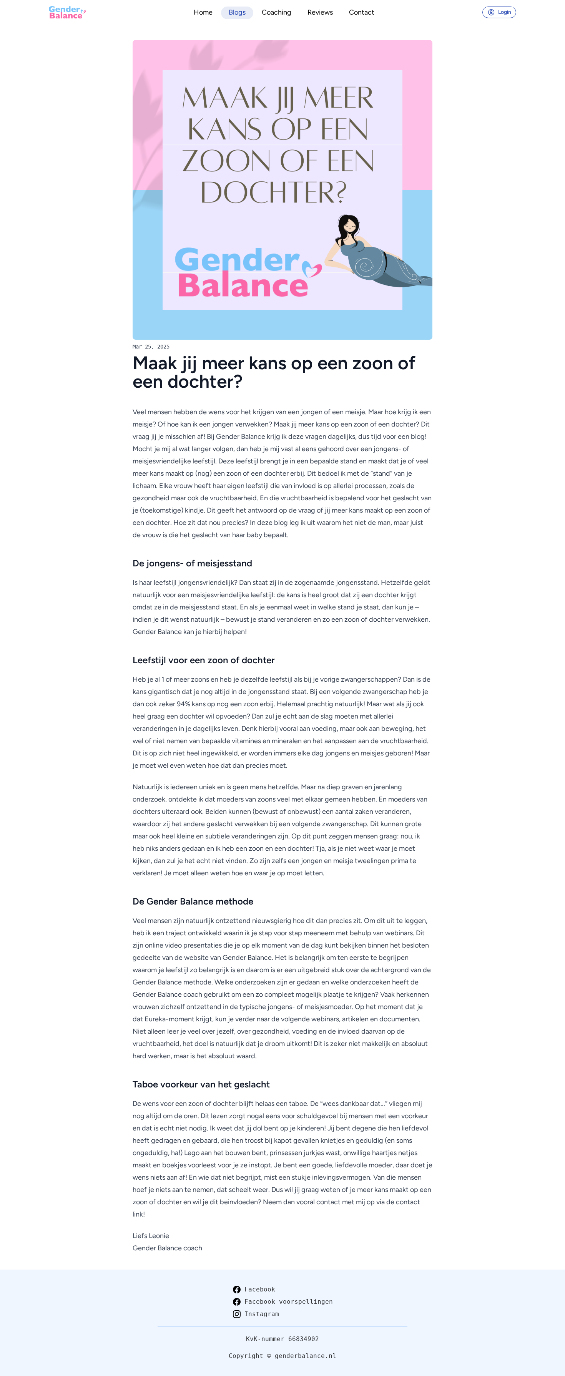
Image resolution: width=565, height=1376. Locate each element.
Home (203, 12)
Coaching (276, 12)
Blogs (237, 12)
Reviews (320, 12)
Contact (361, 12)
